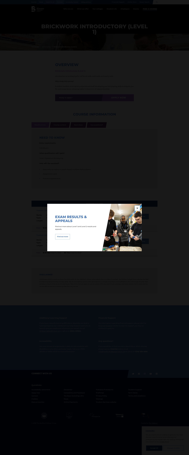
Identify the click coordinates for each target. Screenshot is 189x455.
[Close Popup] (137, 208)
